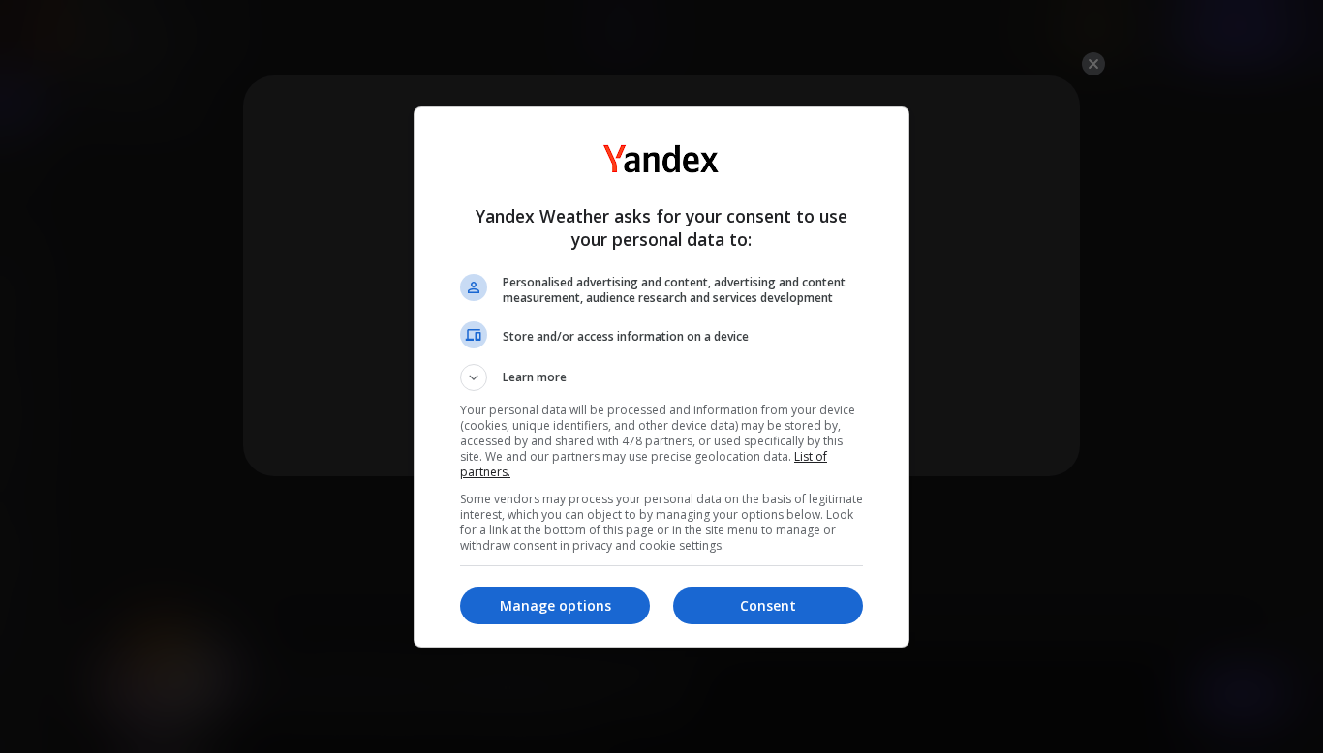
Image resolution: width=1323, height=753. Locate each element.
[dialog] (661, 377)
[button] (661, 377)
